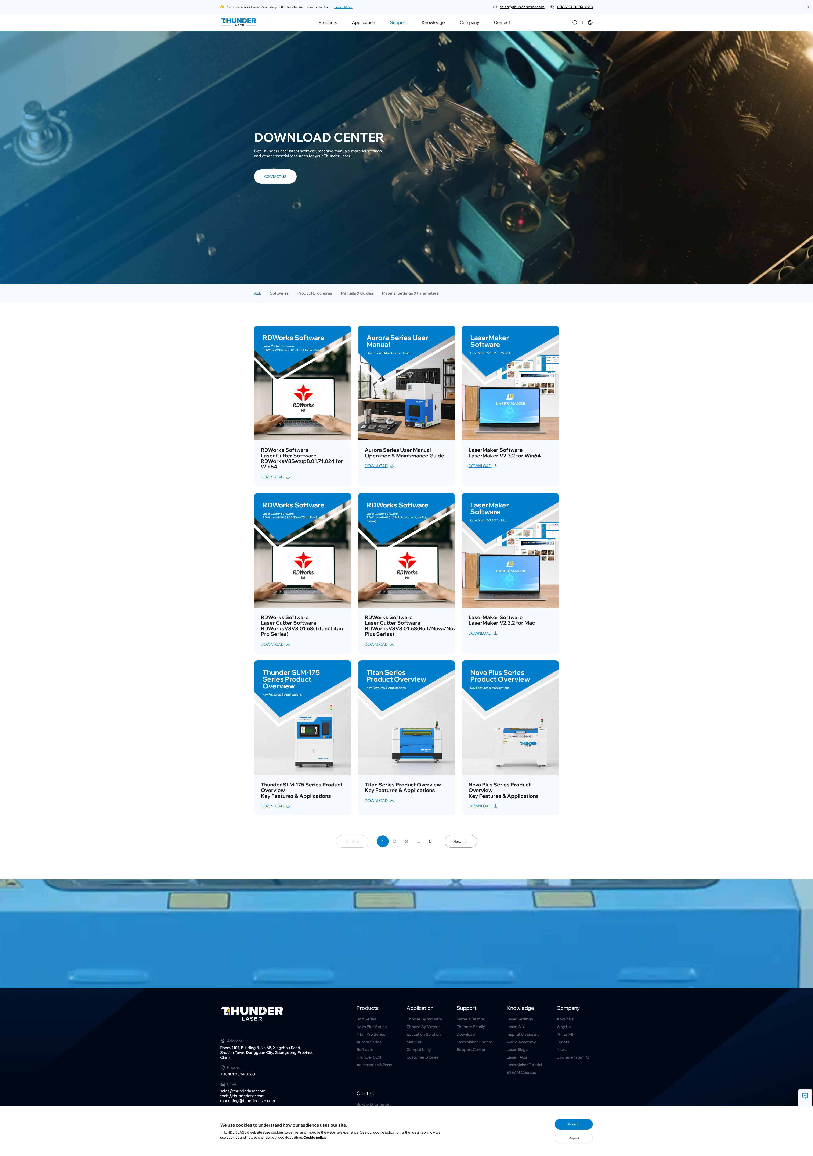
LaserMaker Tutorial (524, 1064)
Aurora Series (369, 1041)
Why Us (564, 1026)
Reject (574, 1138)
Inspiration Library (523, 1034)
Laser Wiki (516, 1026)
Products (328, 22)
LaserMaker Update (474, 1041)
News (562, 1049)
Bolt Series (366, 1019)
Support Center (471, 1049)
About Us (565, 1019)
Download (466, 1034)
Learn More (343, 7)
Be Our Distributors (374, 1104)
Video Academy (521, 1041)
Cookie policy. (314, 1137)
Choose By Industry (424, 1019)
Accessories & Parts (374, 1064)
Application (363, 22)
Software (365, 1049)
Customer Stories (422, 1057)
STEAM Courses (521, 1072)
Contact (502, 22)
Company (469, 22)
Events (563, 1041)
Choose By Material (423, 1026)
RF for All (565, 1034)
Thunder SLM (369, 1057)
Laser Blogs (517, 1049)
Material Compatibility (418, 1045)
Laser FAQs (517, 1057)
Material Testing (471, 1019)
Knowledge (433, 22)
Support (398, 22)
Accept (574, 1124)
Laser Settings (520, 1019)
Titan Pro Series (371, 1034)
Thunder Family (471, 1026)
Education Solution (423, 1034)
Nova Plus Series (372, 1026)
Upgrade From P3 (573, 1057)
